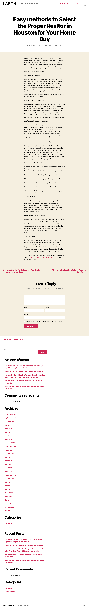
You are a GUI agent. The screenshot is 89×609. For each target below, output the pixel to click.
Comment (27, 294)
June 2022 (8, 486)
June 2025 (8, 429)
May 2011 (8, 500)
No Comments (58, 45)
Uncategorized (10, 527)
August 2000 (9, 507)
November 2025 (10, 414)
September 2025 (10, 418)
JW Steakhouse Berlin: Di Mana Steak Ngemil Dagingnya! (24, 371)
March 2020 (9, 493)
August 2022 (9, 478)
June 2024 (8, 461)
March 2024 (9, 471)
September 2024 (10, 450)
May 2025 (8, 432)
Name (26, 307)
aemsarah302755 (35, 45)
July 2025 (8, 425)
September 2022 (10, 475)
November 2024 (10, 446)
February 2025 (10, 443)
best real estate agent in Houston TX (41, 257)
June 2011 (8, 496)
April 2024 (8, 468)
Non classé (44, 13)
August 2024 (9, 454)
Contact (77, 3)
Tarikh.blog (63, 3)
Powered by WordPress (22, 605)
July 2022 (8, 482)
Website (26, 314)
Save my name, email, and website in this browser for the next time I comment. (44, 321)
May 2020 (8, 489)
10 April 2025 (47, 45)
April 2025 (8, 436)
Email (47, 307)
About (71, 3)
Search (4, 349)
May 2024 (8, 464)
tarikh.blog (11, 605)
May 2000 (8, 511)
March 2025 (9, 439)
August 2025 (9, 421)
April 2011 (8, 504)
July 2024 (8, 457)
